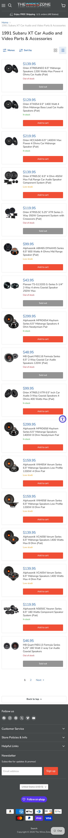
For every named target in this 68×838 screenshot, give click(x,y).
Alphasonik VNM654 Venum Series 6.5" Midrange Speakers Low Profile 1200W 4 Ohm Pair (43, 468)
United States (32, 786)
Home (5, 22)
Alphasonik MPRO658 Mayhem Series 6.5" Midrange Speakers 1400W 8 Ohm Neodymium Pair (41, 432)
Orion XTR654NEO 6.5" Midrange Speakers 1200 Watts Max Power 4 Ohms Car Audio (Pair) (43, 71)
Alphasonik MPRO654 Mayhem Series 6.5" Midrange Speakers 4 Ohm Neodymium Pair (41, 323)
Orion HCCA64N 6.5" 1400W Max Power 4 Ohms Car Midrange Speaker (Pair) (42, 143)
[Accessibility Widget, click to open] (62, 419)
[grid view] (55, 50)
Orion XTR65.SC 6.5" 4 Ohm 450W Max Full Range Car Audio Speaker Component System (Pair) (43, 179)
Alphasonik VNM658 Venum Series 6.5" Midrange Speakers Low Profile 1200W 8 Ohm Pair (43, 504)
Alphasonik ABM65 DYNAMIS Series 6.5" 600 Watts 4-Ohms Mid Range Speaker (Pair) (43, 251)
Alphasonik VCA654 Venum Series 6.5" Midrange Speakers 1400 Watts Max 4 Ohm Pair (43, 576)
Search (34, 828)
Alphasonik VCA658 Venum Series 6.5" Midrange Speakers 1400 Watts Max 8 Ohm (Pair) (43, 540)
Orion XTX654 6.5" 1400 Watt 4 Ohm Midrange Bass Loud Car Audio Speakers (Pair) (43, 107)
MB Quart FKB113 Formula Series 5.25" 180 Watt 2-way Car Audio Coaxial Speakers (41, 648)
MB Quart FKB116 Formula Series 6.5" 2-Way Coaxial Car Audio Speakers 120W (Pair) (41, 359)
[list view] (62, 50)
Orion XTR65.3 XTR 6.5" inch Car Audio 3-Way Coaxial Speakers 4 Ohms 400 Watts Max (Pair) (41, 396)
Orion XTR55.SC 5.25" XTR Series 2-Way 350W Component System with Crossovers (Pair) (43, 215)
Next (39, 680)
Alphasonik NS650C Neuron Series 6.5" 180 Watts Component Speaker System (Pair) (43, 612)
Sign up (50, 771)
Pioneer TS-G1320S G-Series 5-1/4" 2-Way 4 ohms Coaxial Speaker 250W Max (43, 287)
